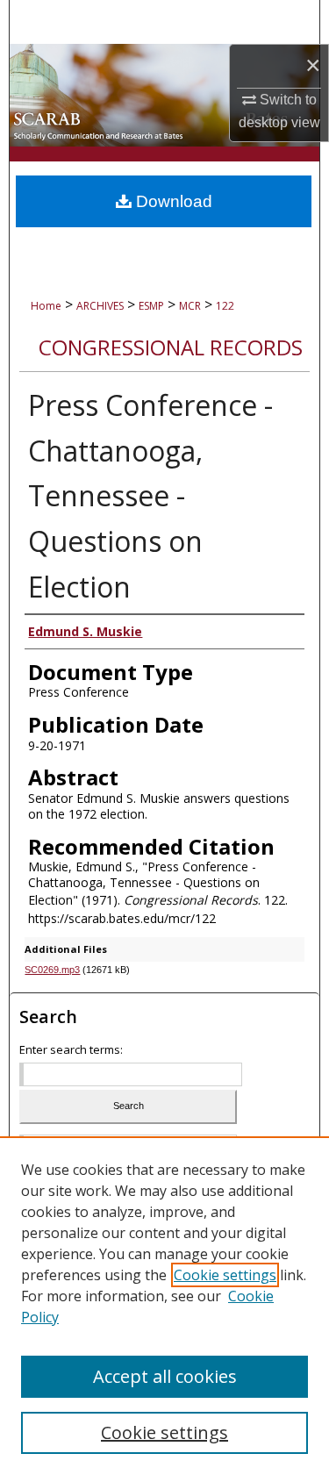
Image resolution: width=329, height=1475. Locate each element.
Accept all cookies (165, 1376)
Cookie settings (225, 1275)
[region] (164, 1305)
